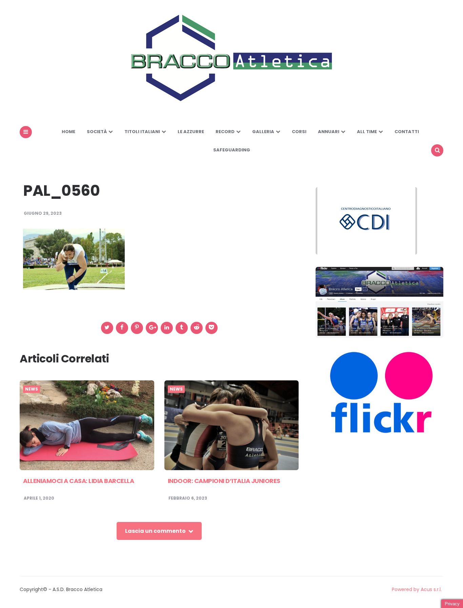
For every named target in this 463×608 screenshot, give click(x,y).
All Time (367, 131)
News (31, 389)
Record (225, 131)
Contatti (407, 131)
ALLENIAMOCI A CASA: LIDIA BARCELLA (78, 481)
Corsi (299, 131)
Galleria (263, 131)
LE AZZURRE (191, 131)
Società (97, 131)
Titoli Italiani (142, 131)
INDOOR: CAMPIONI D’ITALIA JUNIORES (224, 481)
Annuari (328, 131)
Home (68, 131)
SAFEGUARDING (231, 150)
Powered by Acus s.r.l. (417, 589)
